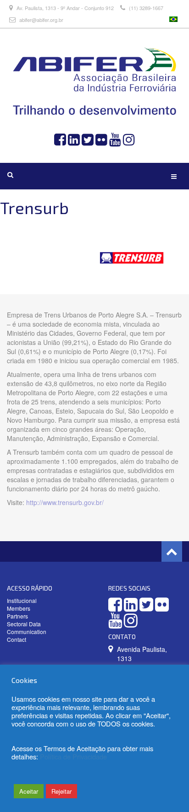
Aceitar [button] (28, 791)
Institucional (22, 600)
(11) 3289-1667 (145, 7)
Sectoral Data (24, 624)
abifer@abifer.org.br (41, 19)
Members (18, 608)
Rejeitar (61, 791)
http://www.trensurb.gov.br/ (65, 502)
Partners (17, 616)
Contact (16, 639)
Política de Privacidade (73, 756)
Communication (26, 631)
